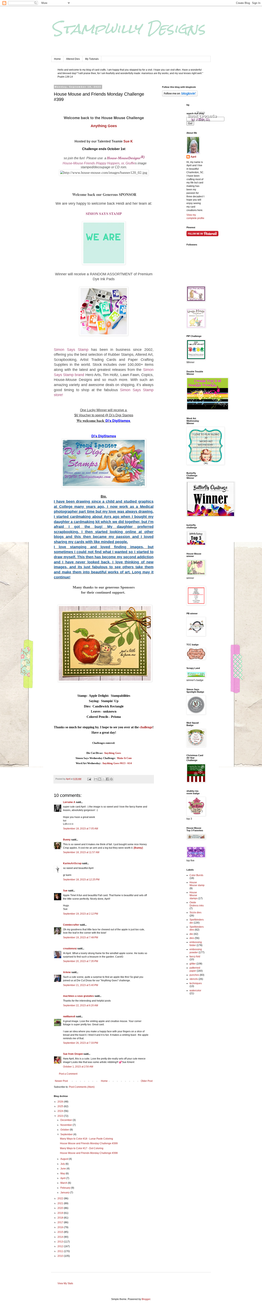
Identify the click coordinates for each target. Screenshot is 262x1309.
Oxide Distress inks (197, 904)
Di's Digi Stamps (120, 415)
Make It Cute (124, 758)
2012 (61, 1246)
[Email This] (96, 779)
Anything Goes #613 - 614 (117, 763)
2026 (61, 1101)
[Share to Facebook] (107, 779)
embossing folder (196, 943)
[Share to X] (104, 779)
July (63, 1163)
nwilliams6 (69, 1016)
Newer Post (61, 1081)
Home (57, 59)
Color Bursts (196, 875)
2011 (61, 1251)
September (66, 1134)
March (64, 1182)
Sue (65, 890)
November (66, 1125)
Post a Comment (68, 1073)
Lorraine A (69, 802)
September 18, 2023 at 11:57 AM (81, 852)
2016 (61, 1227)
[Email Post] (89, 779)
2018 (61, 1217)
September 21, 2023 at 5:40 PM (80, 985)
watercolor (195, 990)
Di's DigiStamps (117, 420)
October (65, 1129)
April (63, 1178)
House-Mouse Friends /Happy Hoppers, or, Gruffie (99, 163)
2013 (61, 1241)
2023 (61, 1116)
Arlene (67, 972)
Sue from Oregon (73, 1054)
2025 (61, 1106)
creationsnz (70, 948)
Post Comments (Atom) (82, 1086)
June (63, 1168)
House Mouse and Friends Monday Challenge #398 (89, 1153)
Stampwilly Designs (128, 28)
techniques (196, 983)
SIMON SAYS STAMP (104, 213)
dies (192, 938)
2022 (61, 1198)
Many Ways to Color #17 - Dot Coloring (81, 1148)
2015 (61, 1232)
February (65, 1187)
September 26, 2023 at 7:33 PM (80, 1042)
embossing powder (196, 951)
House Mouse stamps (194, 895)
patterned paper (195, 969)
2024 (61, 1111)
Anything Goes (104, 126)
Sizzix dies (195, 912)
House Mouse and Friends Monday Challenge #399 (89, 1143)
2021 (61, 1203)
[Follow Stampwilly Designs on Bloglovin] (180, 95)
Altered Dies (73, 59)
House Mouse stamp (197, 884)
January (65, 1192)
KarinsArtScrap (72, 863)
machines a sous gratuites (78, 996)
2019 (61, 1213)
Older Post (146, 1081)
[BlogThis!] (100, 779)
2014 (61, 1237)
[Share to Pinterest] (111, 779)
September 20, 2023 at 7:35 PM (80, 961)
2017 (61, 1222)
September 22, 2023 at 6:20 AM (80, 1005)
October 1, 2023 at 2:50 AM (78, 1066)
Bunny (67, 839)
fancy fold (195, 956)
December (66, 1120)
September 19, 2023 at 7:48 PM (80, 937)
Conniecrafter (71, 924)
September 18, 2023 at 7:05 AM (80, 828)
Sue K (128, 141)
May (63, 1173)
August (64, 1159)
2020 (61, 1208)
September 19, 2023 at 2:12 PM (80, 913)
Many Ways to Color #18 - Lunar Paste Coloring (86, 1138)
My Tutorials (92, 59)
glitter (193, 963)
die (191, 934)
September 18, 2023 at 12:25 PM (81, 879)
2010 (61, 1256)
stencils (194, 979)
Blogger (146, 1299)
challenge (146, 727)
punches (194, 975)
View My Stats (65, 1283)
